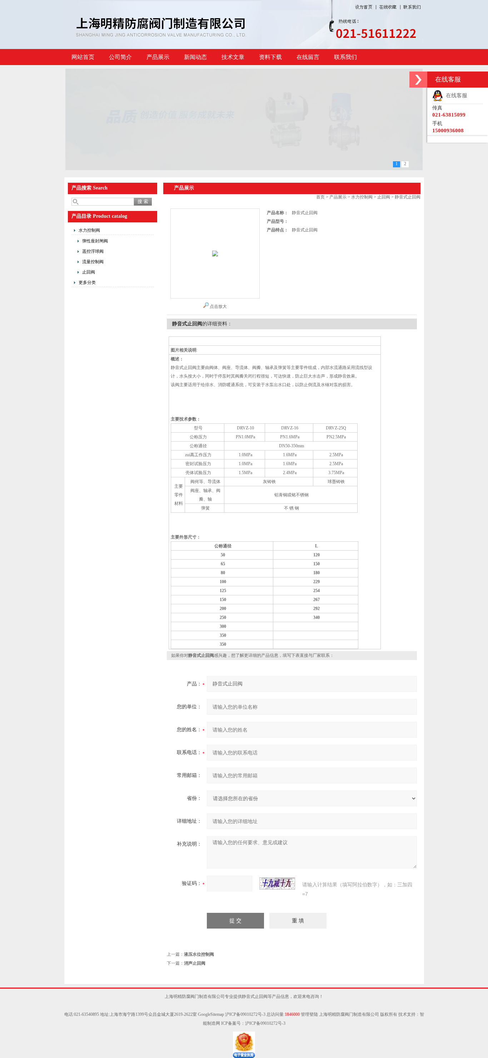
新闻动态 (195, 57)
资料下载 (270, 57)
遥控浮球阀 (93, 251)
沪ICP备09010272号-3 (245, 1014)
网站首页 (82, 57)
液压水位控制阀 (199, 954)
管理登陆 (309, 1014)
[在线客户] (418, 80)
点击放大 (218, 306)
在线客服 (455, 95)
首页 (320, 197)
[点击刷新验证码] (277, 883)
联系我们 (345, 57)
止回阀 (88, 272)
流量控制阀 (93, 261)
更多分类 (87, 282)
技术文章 (232, 57)
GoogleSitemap (211, 1014)
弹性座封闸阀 (95, 240)
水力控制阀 (89, 230)
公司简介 (120, 57)
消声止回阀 (194, 963)
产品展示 (157, 57)
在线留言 (308, 57)
